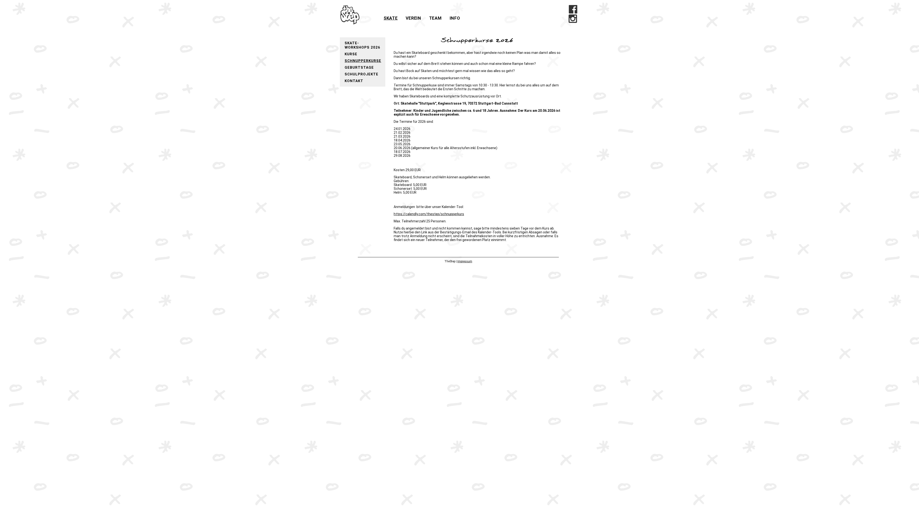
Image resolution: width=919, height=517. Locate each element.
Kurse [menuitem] (351, 54)
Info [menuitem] (455, 18)
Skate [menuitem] (391, 18)
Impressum (464, 261)
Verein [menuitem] (413, 18)
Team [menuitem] (435, 18)
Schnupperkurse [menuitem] (363, 61)
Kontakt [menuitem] (354, 81)
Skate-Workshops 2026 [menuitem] (362, 45)
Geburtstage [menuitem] (359, 67)
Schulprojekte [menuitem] (361, 74)
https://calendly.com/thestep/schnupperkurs (429, 214)
